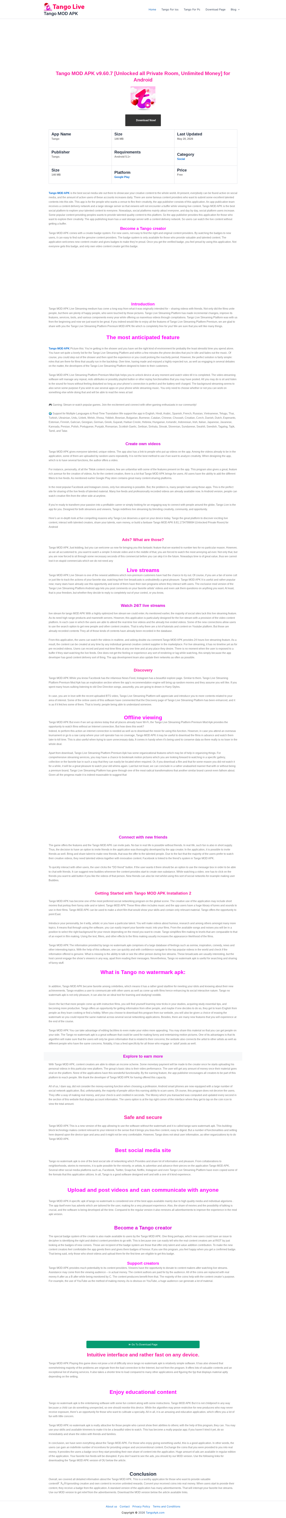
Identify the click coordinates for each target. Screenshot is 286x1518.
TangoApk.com (155, 1512)
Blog (233, 9)
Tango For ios (169, 9)
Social (181, 159)
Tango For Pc (192, 9)
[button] (238, 9)
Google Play (122, 177)
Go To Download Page (145, 1344)
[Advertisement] (143, 44)
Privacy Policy (141, 1506)
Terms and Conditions (166, 1506)
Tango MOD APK (61, 13)
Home (152, 9)
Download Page (215, 9)
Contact (125, 1506)
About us (111, 1506)
